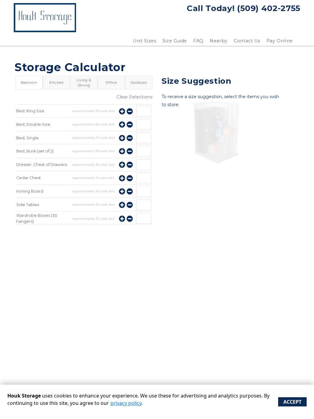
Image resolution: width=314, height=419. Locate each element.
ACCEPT (292, 401)
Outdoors (139, 82)
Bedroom (29, 82)
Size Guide (175, 41)
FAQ (198, 41)
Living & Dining (83, 82)
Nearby (219, 41)
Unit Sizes (144, 41)
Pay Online (279, 41)
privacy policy (125, 403)
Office (111, 82)
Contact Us (247, 41)
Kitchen (56, 82)
